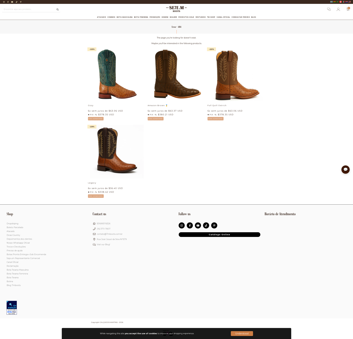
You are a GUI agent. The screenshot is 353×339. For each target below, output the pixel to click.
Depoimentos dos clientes (19, 239)
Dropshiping (12, 223)
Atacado (101, 17)
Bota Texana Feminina (17, 273)
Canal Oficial (223, 17)
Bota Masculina (125, 17)
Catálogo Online (219, 234)
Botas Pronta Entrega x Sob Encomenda (26, 254)
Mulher (173, 17)
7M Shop (211, 17)
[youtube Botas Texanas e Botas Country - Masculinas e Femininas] (12, 2)
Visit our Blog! (103, 244)
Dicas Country (13, 235)
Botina (10, 281)
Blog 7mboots (14, 285)
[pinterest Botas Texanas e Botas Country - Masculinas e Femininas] (20, 2)
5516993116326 (103, 223)
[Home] (176, 11)
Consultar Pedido (241, 17)
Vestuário (201, 17)
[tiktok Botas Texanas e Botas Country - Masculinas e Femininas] (17, 2)
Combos (111, 17)
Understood (242, 333)
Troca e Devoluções (16, 246)
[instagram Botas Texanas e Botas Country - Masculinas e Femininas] (4, 2)
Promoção (155, 17)
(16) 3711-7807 (103, 229)
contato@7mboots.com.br (109, 234)
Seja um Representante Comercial (23, 258)
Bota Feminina (141, 17)
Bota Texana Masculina (18, 270)
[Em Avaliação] (12, 308)
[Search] (57, 9)
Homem (165, 17)
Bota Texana (12, 277)
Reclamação (13, 266)
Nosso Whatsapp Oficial (18, 243)
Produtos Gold (186, 17)
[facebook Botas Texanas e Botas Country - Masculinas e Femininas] (8, 2)
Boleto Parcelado (15, 227)
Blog (253, 17)
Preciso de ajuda (14, 250)
